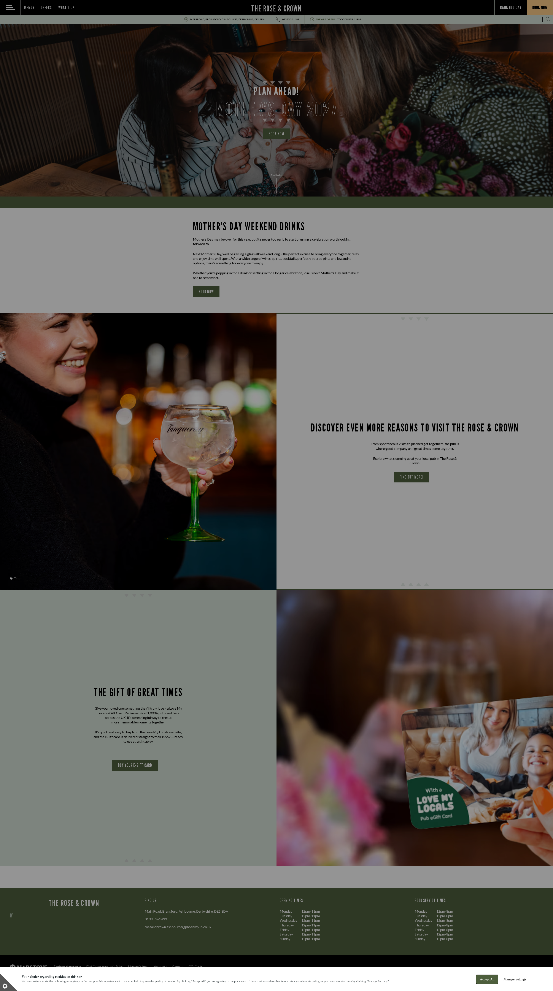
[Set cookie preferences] (8, 982)
